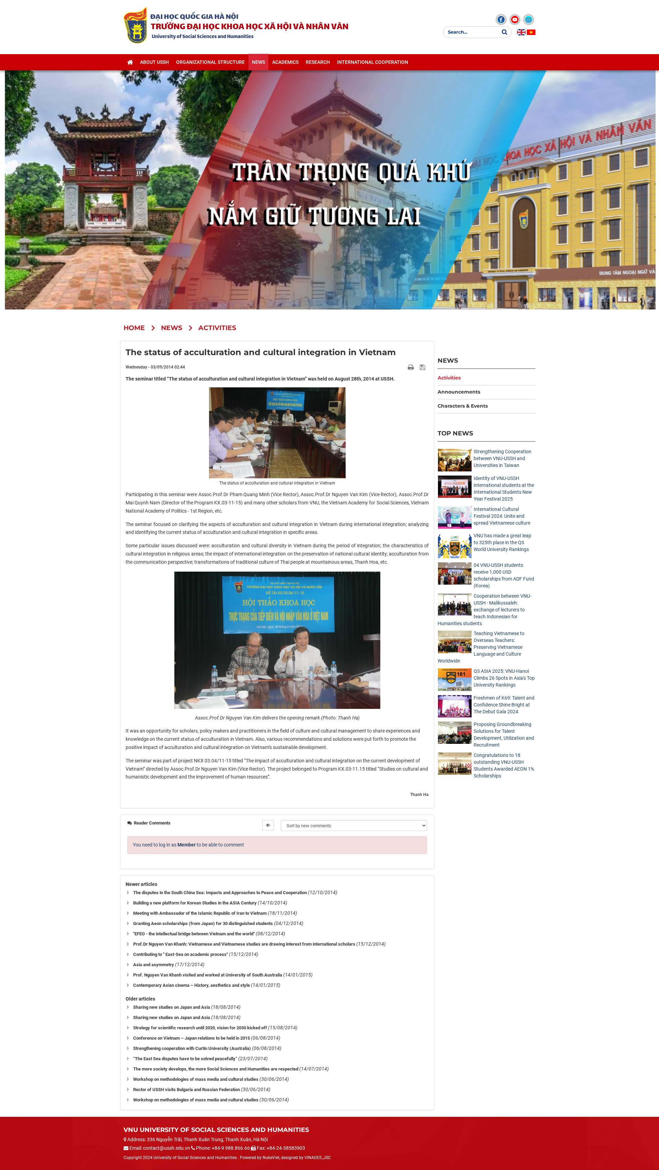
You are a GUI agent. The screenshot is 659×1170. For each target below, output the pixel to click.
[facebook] (501, 19)
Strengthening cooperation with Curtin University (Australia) (192, 1048)
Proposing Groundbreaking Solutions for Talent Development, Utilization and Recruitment (504, 735)
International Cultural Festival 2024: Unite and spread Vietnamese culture (502, 516)
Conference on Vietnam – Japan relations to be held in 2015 (191, 1038)
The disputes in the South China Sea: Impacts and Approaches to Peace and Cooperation (220, 892)
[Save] (423, 367)
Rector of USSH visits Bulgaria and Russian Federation (186, 1089)
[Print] (411, 367)
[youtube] (515, 19)
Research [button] (318, 62)
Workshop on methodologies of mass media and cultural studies (195, 1079)
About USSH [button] (154, 62)
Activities (449, 378)
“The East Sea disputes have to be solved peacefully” (185, 1058)
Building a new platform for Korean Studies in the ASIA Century (195, 902)
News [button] (258, 62)
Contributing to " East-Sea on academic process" (180, 954)
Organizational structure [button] (210, 62)
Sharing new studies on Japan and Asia (171, 1007)
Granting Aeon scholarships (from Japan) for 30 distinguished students (203, 923)
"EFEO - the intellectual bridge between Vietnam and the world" (194, 933)
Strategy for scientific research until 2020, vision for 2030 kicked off (200, 1027)
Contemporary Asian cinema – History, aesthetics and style (191, 985)
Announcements (459, 392)
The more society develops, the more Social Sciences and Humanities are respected (215, 1069)
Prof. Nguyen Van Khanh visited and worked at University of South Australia (207, 975)
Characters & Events (463, 406)
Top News (455, 433)
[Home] (130, 62)
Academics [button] (285, 62)
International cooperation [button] (372, 62)
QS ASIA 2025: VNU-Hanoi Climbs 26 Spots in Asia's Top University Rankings (504, 678)
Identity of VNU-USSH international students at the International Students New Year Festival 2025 (504, 489)
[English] (521, 32)
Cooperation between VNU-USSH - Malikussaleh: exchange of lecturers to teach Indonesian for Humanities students (484, 609)
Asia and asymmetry (153, 964)
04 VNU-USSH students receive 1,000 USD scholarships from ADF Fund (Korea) (504, 575)
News (448, 360)
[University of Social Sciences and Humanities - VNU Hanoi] (135, 25)
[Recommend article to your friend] (402, 367)
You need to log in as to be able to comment (188, 844)
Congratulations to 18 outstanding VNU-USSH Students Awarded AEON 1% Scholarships (504, 765)
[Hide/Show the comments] (268, 825)
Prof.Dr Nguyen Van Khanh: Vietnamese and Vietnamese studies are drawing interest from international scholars (244, 944)
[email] (528, 19)
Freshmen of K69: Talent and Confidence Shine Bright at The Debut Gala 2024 (504, 704)
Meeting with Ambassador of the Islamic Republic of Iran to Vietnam (200, 913)
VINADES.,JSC (317, 1157)
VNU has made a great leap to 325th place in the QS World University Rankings (502, 542)
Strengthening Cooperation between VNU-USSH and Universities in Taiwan (502, 458)
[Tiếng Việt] (531, 32)
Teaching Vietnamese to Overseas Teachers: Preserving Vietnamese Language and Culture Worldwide (481, 647)
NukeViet (271, 1157)
